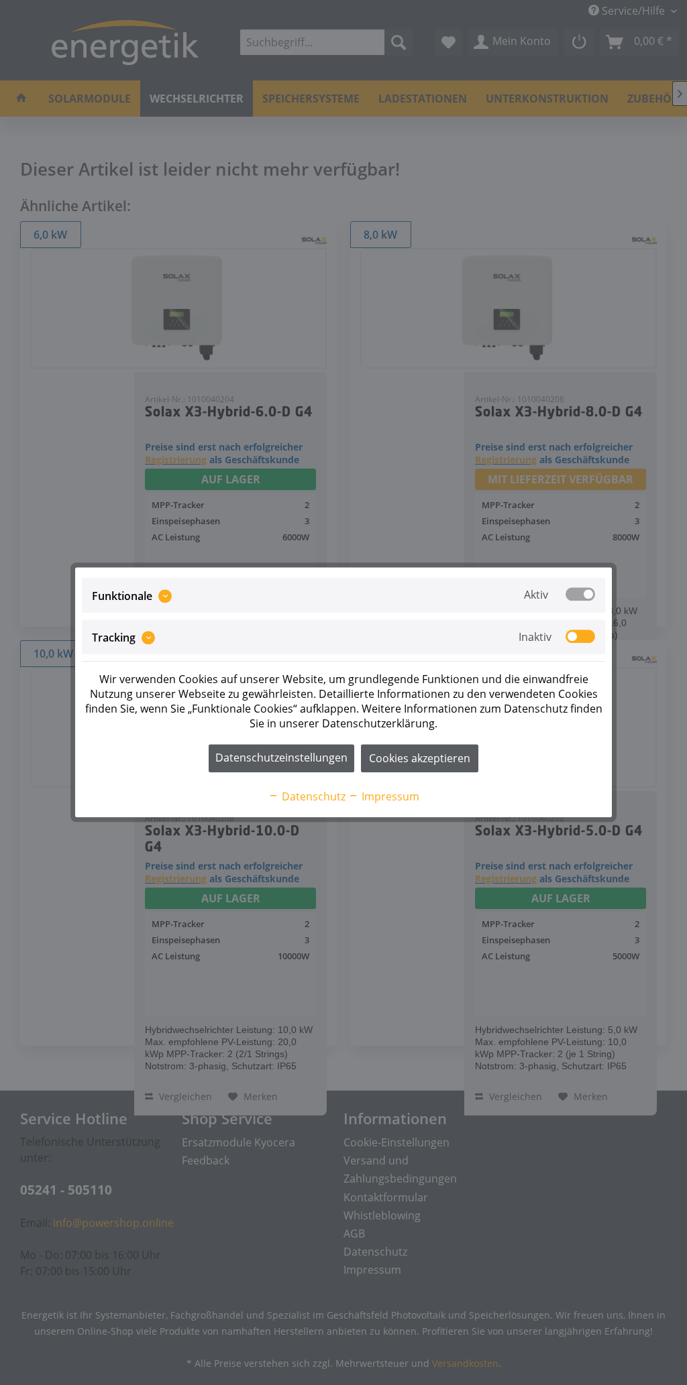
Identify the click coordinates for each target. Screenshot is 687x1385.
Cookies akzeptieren (419, 758)
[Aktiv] (580, 594)
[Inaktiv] (580, 636)
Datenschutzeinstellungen (281, 758)
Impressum (389, 797)
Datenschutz (312, 797)
